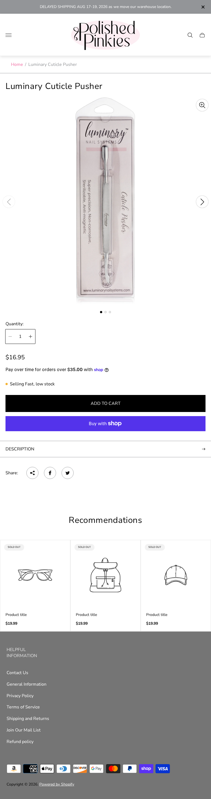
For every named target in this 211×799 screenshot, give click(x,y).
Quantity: (14, 323)
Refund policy (20, 742)
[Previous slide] (9, 202)
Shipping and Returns (28, 719)
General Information (26, 684)
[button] (101, 312)
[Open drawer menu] (8, 35)
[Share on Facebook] (50, 473)
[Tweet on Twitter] (68, 473)
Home (17, 64)
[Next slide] (202, 202)
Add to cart (106, 403)
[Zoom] (202, 105)
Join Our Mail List (24, 730)
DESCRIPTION (19, 449)
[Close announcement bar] (202, 7)
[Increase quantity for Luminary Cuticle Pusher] (30, 336)
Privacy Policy (20, 696)
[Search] (190, 35)
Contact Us (17, 673)
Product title (16, 615)
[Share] (32, 473)
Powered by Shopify (56, 784)
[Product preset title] (35, 575)
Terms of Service (23, 707)
